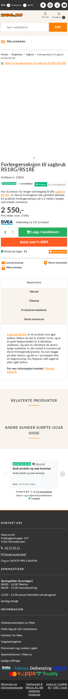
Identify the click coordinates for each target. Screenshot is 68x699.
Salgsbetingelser (11, 641)
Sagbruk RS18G (17, 334)
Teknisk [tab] (34, 291)
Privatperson (16, 5)
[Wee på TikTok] (57, 5)
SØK (58, 27)
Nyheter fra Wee (11, 635)
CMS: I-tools (60, 687)
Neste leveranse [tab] (34, 319)
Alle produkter (16, 41)
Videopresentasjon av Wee (18, 622)
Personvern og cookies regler (19, 648)
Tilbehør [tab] (34, 300)
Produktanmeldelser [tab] (34, 310)
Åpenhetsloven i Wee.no (16, 654)
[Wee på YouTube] (64, 5)
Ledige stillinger (10, 660)
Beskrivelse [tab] (34, 282)
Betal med (28, 242)
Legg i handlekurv (44, 232)
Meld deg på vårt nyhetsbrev (19, 629)
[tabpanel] (34, 352)
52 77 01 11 (12, 548)
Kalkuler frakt (59, 251)
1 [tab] (34, 158)
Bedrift (30, 5)
